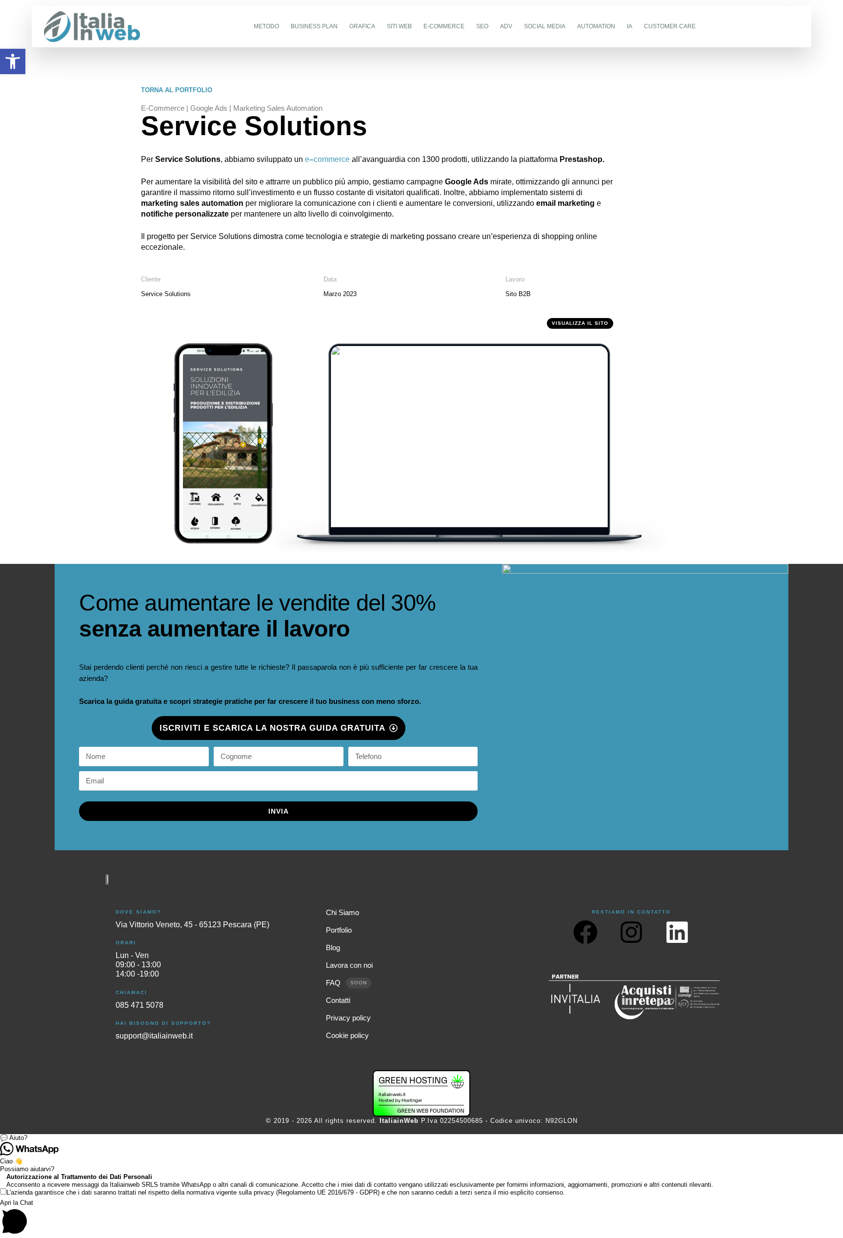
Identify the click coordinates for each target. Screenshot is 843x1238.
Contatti (338, 1000)
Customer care (670, 26)
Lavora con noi (349, 965)
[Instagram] (631, 932)
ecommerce (327, 159)
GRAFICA (362, 26)
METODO (266, 26)
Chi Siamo (342, 913)
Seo (482, 26)
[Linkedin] (677, 932)
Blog (333, 948)
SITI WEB (399, 26)
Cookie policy (347, 1035)
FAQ (346, 983)
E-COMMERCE (443, 26)
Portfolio (339, 930)
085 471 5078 (139, 1005)
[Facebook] (585, 932)
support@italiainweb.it (154, 1036)
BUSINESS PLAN (314, 26)
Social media (544, 26)
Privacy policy (348, 1018)
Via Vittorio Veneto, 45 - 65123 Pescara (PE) (192, 924)
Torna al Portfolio (176, 90)
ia (629, 26)
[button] (421, 1138)
